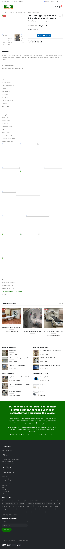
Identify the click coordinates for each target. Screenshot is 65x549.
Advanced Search (6, 483)
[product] (11, 318)
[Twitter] (60, 1)
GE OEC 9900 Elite (38, 506)
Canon (15, 500)
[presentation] (3, 24)
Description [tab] (5, 50)
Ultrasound (4, 514)
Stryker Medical (50, 511)
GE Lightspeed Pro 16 (39, 503)
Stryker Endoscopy (41, 511)
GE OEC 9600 (5, 506)
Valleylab (11, 514)
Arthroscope (5, 500)
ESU (3, 503)
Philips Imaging (44, 509)
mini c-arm (20, 509)
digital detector (46, 500)
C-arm (10, 500)
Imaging (4, 509)
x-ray (15, 514)
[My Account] (52, 7)
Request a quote (44, 35)
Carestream (20, 500)
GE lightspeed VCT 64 (50, 503)
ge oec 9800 (11, 506)
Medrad (14, 509)
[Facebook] (57, 1)
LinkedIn (35, 41)
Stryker (33, 511)
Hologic (51, 506)
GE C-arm (16, 503)
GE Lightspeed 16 (30, 503)
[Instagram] (62, 1)
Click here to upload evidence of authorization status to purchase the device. (32, 435)
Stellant (28, 511)
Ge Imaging (22, 503)
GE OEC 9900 (29, 506)
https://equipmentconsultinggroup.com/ (12, 291)
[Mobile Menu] (3, 7)
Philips (37, 509)
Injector (9, 509)
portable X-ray (52, 509)
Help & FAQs (5, 476)
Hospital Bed (57, 506)
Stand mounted (22, 511)
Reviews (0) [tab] (14, 50)
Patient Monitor (31, 509)
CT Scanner (35, 29)
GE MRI (58, 503)
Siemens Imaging (6, 511)
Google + (38, 41)
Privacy (3, 493)
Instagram (10, 468)
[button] (58, 304)
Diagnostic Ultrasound (36, 500)
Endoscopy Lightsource (56, 500)
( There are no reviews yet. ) (42, 21)
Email (41, 41)
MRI (25, 509)
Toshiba (57, 511)
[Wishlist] (56, 7)
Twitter (32, 41)
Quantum (59, 509)
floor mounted (9, 503)
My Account (4, 485)
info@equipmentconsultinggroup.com (11, 459)
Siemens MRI (14, 511)
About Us (4, 489)
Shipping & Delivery (6, 480)
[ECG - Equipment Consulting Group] (8, 7)
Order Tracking (5, 478)
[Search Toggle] (49, 7)
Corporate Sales (6, 491)
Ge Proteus (45, 506)
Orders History (5, 482)
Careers (3, 487)
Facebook (29, 41)
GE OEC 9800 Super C (20, 506)
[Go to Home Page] (2, 12)
